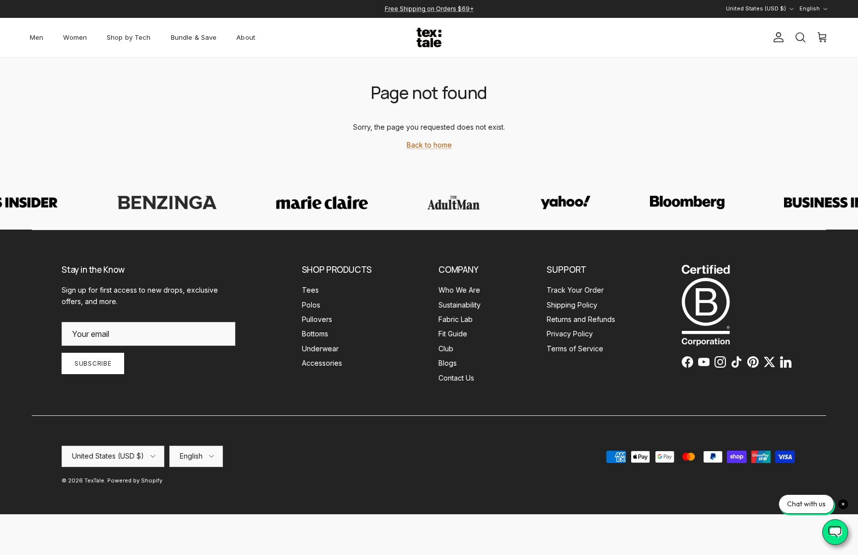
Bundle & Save (194, 37)
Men (36, 37)
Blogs (447, 363)
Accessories (322, 363)
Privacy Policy (570, 333)
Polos (311, 305)
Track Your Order (575, 290)
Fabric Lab (455, 319)
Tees (310, 290)
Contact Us (456, 378)
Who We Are (459, 290)
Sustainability (459, 305)
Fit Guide (452, 333)
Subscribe (92, 363)
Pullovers (317, 319)
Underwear (320, 348)
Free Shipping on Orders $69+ (429, 8)
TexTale (94, 480)
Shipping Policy (572, 305)
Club (445, 348)
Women (75, 37)
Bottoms (315, 333)
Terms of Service (575, 348)
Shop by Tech (129, 37)
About (245, 37)
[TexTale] (429, 37)
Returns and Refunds (581, 319)
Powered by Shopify (134, 480)
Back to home (429, 145)
